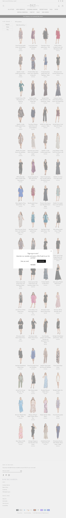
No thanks (33, 264)
